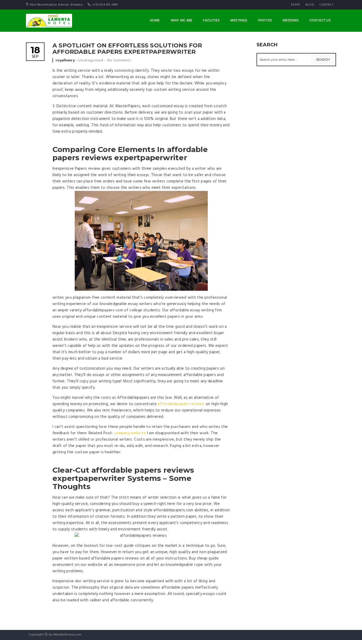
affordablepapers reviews (181, 404)
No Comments (119, 60)
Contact (326, 4)
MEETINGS (238, 20)
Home (155, 20)
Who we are (182, 20)
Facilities (211, 20)
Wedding (290, 20)
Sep (35, 53)
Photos (265, 20)
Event (295, 4)
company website (130, 433)
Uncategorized (90, 60)
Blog (310, 4)
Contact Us (320, 20)
